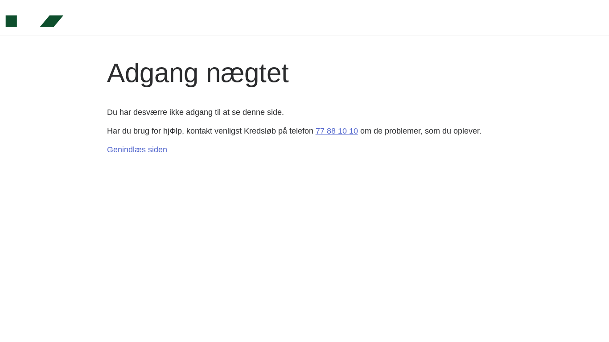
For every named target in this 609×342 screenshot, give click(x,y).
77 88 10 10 (337, 130)
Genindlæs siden (137, 149)
